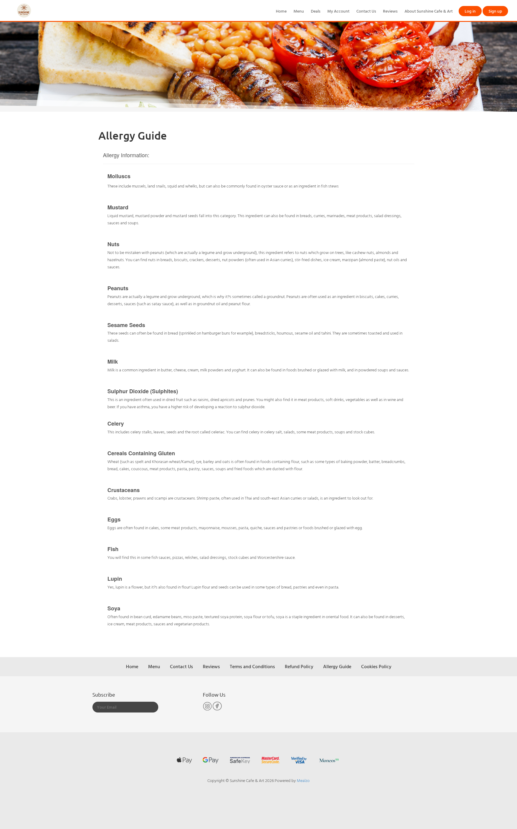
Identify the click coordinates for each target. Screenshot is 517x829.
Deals (315, 11)
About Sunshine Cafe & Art (429, 11)
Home (281, 11)
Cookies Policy (376, 666)
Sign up (495, 11)
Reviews (390, 11)
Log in (470, 11)
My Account (338, 11)
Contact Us (366, 11)
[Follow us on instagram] (208, 709)
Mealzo (303, 780)
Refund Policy (299, 666)
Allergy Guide (337, 666)
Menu (299, 11)
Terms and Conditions (252, 666)
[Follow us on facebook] (217, 709)
